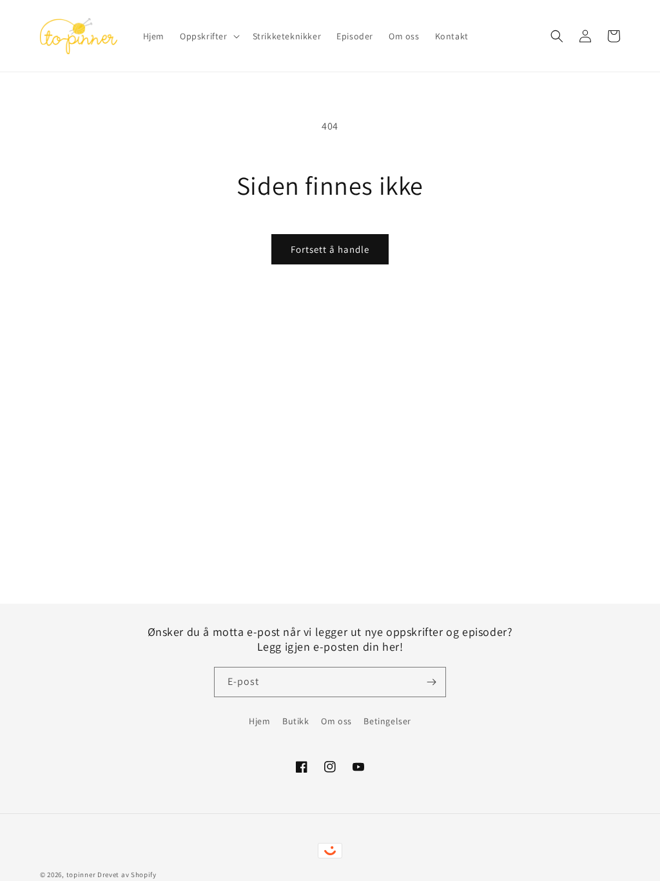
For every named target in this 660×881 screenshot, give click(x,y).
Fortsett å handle (330, 249)
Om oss (336, 721)
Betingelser (387, 721)
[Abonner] (431, 682)
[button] (208, 36)
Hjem (259, 721)
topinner (81, 874)
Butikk (295, 721)
